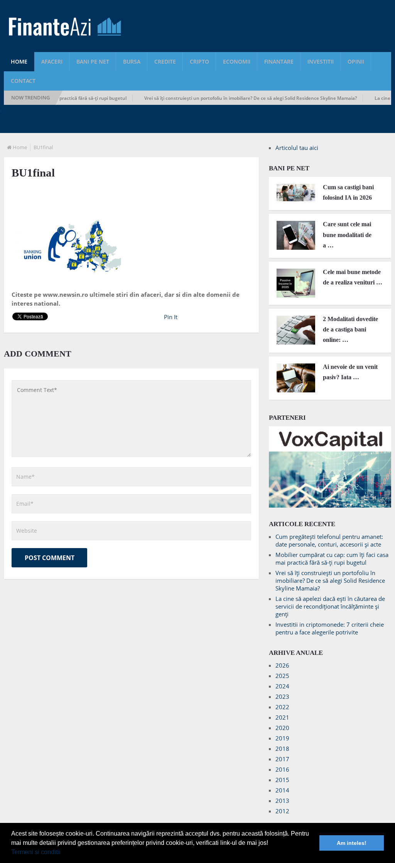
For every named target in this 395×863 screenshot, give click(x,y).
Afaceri (51, 61)
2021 (282, 717)
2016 (282, 769)
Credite (165, 61)
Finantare (279, 61)
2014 (282, 790)
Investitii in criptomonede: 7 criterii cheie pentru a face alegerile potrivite (329, 628)
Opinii (356, 61)
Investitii (320, 61)
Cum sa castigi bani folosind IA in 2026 (348, 192)
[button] (63, 853)
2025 (282, 676)
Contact (23, 80)
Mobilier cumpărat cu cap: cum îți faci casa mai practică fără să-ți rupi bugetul (331, 558)
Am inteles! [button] (351, 843)
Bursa (131, 61)
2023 (282, 696)
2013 (282, 800)
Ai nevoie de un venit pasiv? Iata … (350, 371)
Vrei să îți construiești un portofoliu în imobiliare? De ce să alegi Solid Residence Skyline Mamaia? (237, 98)
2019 (282, 738)
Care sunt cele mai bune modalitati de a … (347, 234)
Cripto (199, 61)
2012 (282, 811)
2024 (282, 686)
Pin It (170, 317)
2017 (282, 759)
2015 (282, 780)
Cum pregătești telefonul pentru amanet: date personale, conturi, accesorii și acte (329, 540)
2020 (282, 728)
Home (19, 61)
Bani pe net (92, 61)
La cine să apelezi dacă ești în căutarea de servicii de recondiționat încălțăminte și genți (330, 606)
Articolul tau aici (296, 147)
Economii (236, 61)
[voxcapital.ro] (330, 505)
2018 (282, 748)
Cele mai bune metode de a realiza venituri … (352, 277)
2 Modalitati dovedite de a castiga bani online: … (350, 329)
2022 (282, 707)
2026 (282, 665)
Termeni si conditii (36, 852)
